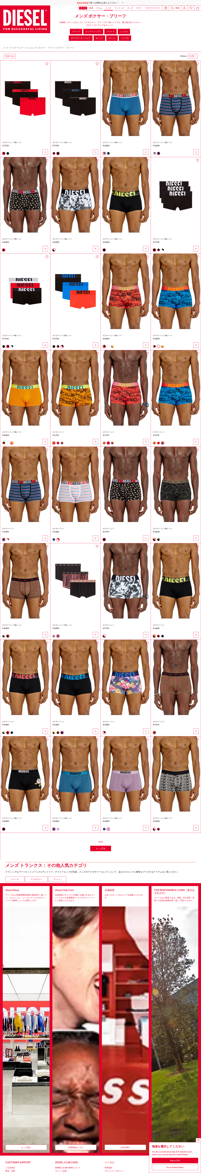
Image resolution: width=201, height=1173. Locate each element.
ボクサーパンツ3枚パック (162, 239)
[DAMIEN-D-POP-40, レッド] (126, 387)
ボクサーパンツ (58, 432)
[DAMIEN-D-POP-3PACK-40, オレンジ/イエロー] (25, 387)
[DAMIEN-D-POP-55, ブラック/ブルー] (75, 677)
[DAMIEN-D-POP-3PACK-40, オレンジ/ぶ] (126, 291)
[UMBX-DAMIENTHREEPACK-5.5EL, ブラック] (176, 194)
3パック (112, 38)
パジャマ (110, 31)
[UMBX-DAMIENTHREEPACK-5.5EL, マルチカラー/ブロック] (126, 194)
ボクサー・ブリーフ (46, 48)
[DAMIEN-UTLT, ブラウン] (176, 677)
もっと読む (26, 1147)
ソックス (124, 31)
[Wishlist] (191, 8)
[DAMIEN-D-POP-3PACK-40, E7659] (176, 291)
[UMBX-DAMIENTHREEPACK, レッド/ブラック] (25, 98)
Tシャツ (57, 879)
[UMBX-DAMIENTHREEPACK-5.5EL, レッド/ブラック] (25, 291)
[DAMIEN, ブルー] (25, 484)
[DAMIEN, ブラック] (126, 484)
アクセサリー (36, 879)
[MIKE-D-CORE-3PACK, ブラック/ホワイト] (176, 774)
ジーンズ (15, 879)
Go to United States (175, 1167)
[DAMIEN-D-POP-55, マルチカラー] (126, 677)
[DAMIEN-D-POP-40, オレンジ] (75, 387)
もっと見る (100, 848)
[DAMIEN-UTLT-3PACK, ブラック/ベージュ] (176, 484)
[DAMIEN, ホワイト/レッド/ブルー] (75, 484)
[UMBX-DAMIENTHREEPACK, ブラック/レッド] (25, 194)
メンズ (5, 48)
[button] (100, 2)
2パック (99, 38)
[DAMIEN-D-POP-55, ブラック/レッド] (25, 677)
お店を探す (125, 1147)
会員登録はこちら (75, 1147)
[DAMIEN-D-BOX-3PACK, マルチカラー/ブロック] (25, 774)
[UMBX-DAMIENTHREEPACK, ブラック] (75, 98)
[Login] (184, 8)
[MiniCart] (197, 8)
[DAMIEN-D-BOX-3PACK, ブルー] (75, 774)
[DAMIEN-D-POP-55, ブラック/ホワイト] (126, 581)
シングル (125, 38)
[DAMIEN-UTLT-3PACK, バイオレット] (75, 581)
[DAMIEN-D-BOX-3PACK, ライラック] (126, 774)
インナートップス (93, 31)
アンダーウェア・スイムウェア (23, 48)
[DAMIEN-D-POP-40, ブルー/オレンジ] (176, 387)
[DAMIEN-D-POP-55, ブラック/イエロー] (176, 581)
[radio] (3, 153)
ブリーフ (76, 31)
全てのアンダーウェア (80, 38)
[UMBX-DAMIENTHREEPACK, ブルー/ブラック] (176, 98)
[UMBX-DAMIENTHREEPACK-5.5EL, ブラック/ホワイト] (75, 194)
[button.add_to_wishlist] (47, 64)
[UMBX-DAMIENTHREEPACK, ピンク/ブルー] (126, 98)
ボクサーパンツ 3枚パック (12, 142)
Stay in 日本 (175, 1160)
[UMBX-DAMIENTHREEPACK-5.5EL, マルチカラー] (75, 291)
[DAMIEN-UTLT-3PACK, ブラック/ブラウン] (25, 581)
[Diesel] (25, 19)
